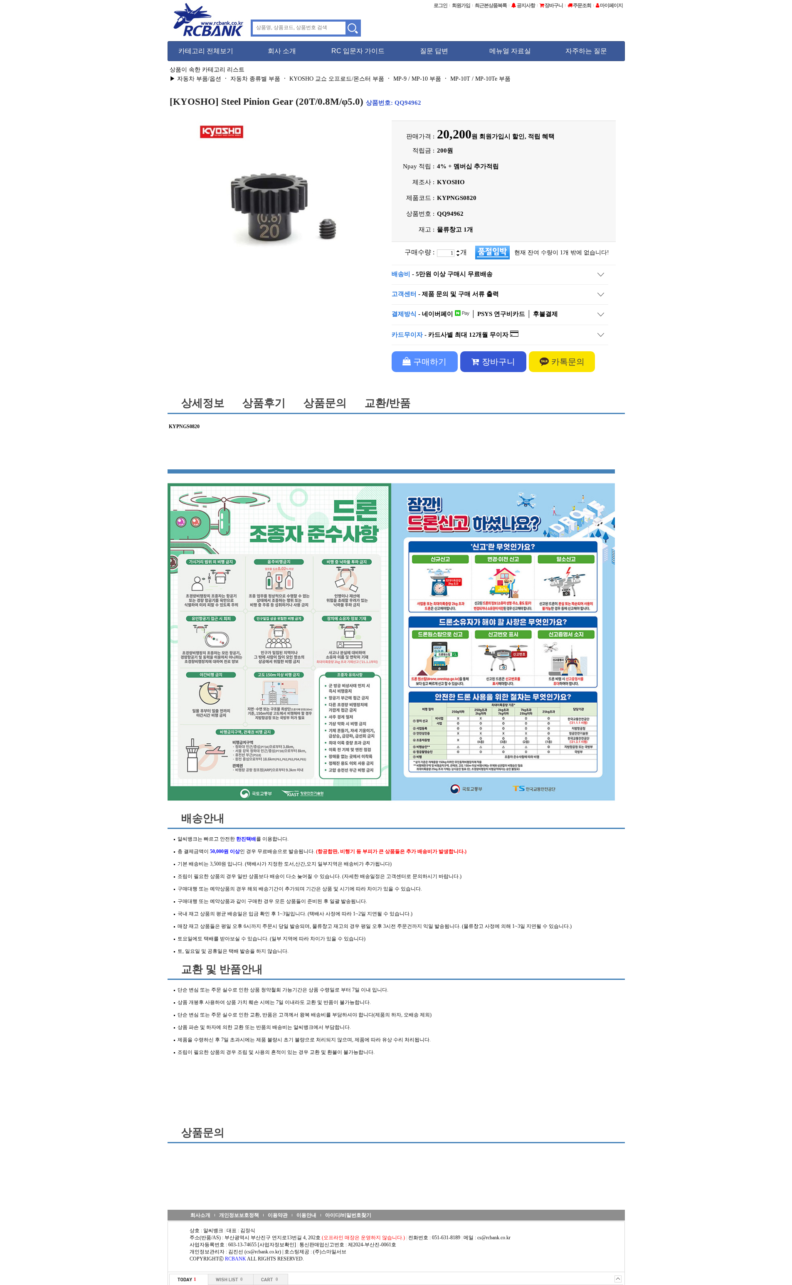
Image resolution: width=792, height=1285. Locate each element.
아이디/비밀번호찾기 (348, 1215)
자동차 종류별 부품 (255, 78)
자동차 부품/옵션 (199, 78)
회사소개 (200, 1215)
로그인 (440, 5)
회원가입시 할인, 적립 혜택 (517, 136)
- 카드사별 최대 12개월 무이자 (451, 334)
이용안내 (306, 1215)
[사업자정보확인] (277, 1245)
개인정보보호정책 (239, 1215)
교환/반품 (388, 403)
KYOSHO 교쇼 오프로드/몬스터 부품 (336, 78)
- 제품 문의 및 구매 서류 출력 (445, 294)
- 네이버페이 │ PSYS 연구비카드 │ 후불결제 (475, 314)
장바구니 (497, 361)
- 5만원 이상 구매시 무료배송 (442, 274)
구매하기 (429, 361)
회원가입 (461, 5)
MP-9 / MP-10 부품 (417, 78)
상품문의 (325, 403)
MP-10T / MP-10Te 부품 (480, 78)
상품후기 (264, 403)
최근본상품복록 (491, 5)
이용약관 (278, 1215)
